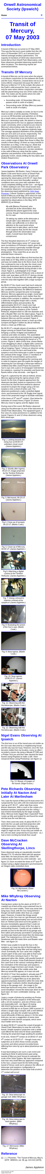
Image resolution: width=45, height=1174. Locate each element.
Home (4, 15)
